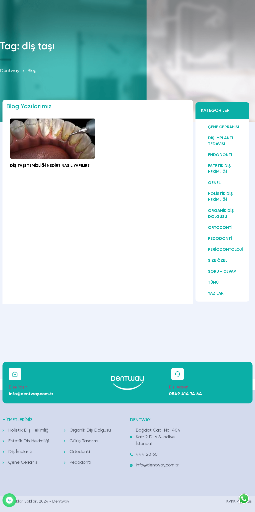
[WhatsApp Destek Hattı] (9, 500)
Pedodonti (220, 239)
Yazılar (216, 294)
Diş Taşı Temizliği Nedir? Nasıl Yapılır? (50, 166)
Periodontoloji (225, 250)
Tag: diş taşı (27, 47)
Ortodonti (220, 228)
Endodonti (220, 155)
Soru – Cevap (222, 272)
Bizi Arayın (178, 387)
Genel (214, 183)
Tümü (213, 283)
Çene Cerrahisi (223, 127)
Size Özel (217, 261)
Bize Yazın (18, 387)
